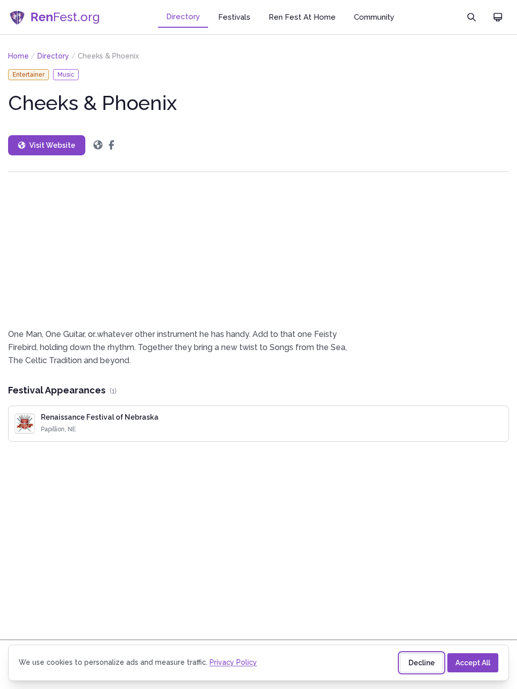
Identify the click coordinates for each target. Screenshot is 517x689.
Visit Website (52, 145)
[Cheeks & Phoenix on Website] (97, 145)
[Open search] (471, 17)
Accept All (472, 663)
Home (18, 56)
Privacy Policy (233, 662)
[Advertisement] (258, 250)
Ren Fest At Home (302, 17)
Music (66, 74)
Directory (183, 16)
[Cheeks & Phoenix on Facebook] (111, 145)
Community (374, 17)
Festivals (234, 17)
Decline (421, 663)
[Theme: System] (498, 17)
